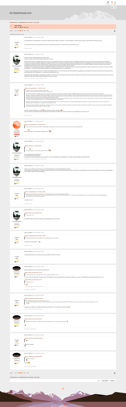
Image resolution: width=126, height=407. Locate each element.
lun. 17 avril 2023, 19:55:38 (34, 85)
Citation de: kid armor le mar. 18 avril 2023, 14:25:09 (34, 298)
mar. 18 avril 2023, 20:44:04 (34, 335)
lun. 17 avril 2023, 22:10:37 (34, 141)
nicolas (17, 130)
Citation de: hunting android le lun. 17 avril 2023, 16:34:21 (35, 88)
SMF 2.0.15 (56, 402)
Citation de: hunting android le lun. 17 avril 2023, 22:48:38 (35, 191)
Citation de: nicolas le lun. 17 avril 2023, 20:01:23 (33, 145)
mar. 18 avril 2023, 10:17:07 (34, 188)
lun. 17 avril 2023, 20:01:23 (34, 121)
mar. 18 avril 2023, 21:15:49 (34, 353)
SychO (67, 404)
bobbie (17, 42)
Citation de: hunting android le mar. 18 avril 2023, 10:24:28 (35, 235)
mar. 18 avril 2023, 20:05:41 (34, 295)
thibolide (17, 27)
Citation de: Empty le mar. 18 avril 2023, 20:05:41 (33, 318)
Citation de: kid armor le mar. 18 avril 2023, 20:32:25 (34, 338)
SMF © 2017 (61, 402)
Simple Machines (68, 402)
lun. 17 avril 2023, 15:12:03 (34, 37)
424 (18, 30)
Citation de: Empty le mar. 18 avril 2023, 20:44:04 (33, 356)
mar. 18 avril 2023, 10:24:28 (34, 209)
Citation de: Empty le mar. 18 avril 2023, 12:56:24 (33, 272)
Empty (17, 256)
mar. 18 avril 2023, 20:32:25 (34, 315)
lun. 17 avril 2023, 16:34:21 (34, 54)
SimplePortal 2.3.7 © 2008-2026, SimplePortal (63, 403)
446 (28, 30)
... (14, 30)
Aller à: (99, 380)
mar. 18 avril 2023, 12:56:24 (34, 251)
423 (15, 30)
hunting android (17, 66)
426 (22, 30)
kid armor (17, 272)
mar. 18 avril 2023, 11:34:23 (34, 232)
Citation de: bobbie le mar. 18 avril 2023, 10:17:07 (33, 212)
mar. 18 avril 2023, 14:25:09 (34, 266)
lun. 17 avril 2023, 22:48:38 (34, 165)
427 (25, 30)
